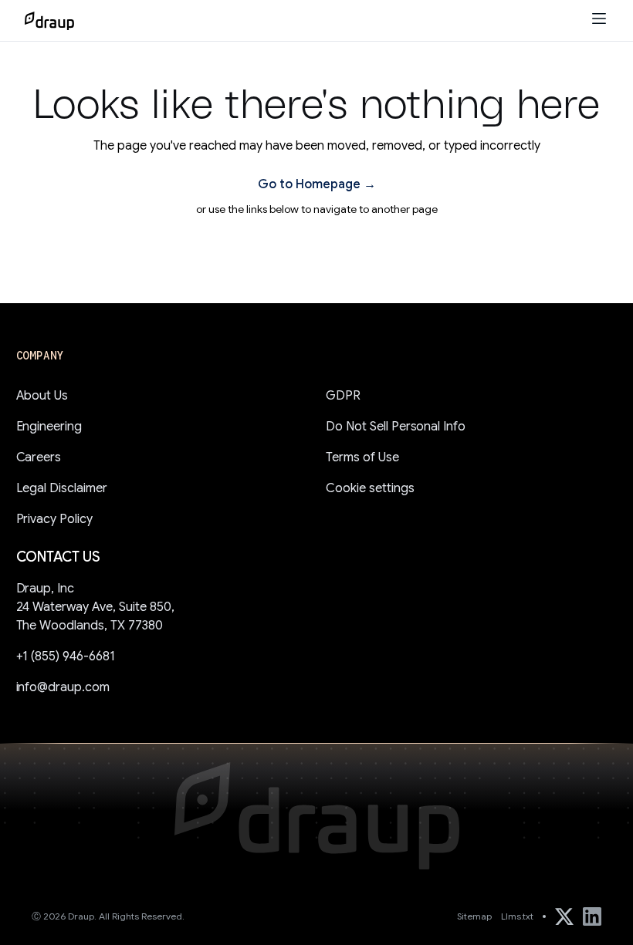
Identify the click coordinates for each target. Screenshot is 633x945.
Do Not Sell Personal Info (395, 426)
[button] (599, 20)
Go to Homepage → (317, 184)
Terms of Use (362, 457)
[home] (49, 21)
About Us (42, 395)
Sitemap (474, 916)
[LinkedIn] (592, 916)
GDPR (343, 395)
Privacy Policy (54, 519)
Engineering (49, 426)
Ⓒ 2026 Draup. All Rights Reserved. (108, 916)
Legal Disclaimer (62, 488)
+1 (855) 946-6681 (65, 656)
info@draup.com (63, 687)
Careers (39, 457)
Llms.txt (517, 916)
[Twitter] (564, 916)
